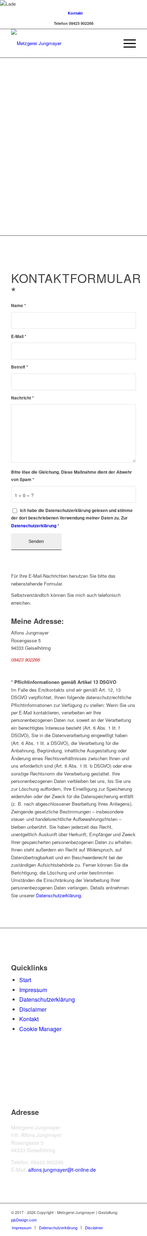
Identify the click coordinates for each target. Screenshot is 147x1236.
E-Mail (18, 336)
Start (25, 980)
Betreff (19, 367)
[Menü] (126, 43)
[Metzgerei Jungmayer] (61, 43)
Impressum (33, 990)
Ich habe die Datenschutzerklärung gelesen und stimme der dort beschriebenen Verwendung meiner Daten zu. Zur (72, 518)
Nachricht (22, 398)
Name (18, 306)
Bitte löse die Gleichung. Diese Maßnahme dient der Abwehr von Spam (71, 476)
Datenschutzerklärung (33, 526)
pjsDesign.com (24, 1220)
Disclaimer (32, 1009)
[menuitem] (75, 13)
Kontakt (75, 13)
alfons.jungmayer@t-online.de (62, 1169)
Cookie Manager (40, 1029)
